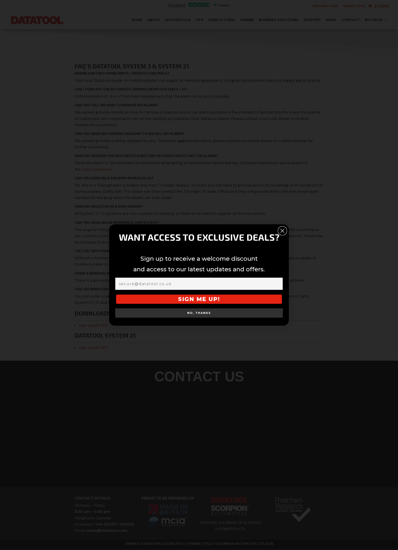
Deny (198, 297)
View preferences (236, 297)
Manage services (159, 285)
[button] (252, 241)
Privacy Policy (210, 309)
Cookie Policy (185, 309)
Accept (160, 297)
